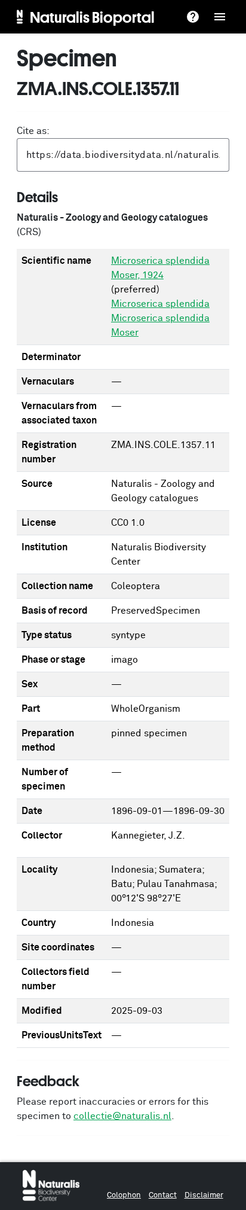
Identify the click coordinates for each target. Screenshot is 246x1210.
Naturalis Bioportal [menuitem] (92, 16)
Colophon (124, 1195)
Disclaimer (203, 1195)
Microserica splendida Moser (160, 325)
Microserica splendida (160, 304)
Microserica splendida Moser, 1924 (160, 268)
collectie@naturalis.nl (122, 1116)
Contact (163, 1195)
